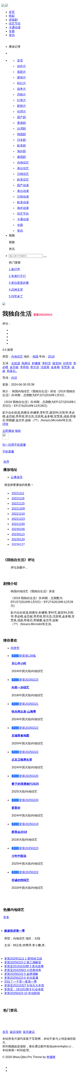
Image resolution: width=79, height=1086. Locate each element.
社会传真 (24, 989)
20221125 (18, 503)
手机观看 (14, 448)
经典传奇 (22, 970)
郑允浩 (34, 367)
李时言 (46, 363)
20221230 (18, 524)
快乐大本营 (24, 985)
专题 (12, 31)
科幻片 (21, 83)
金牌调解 (21, 973)
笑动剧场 (22, 993)
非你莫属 (21, 977)
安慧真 (65, 367)
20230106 (18, 529)
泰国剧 (21, 156)
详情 (5, 424)
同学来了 (16, 296)
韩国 (35, 356)
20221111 (18, 493)
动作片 (21, 66)
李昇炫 (24, 367)
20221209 (18, 508)
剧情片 (21, 105)
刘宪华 (67, 363)
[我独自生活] (3, 249)
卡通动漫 (15, 27)
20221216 (18, 513)
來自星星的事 (19, 282)
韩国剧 (21, 134)
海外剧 (21, 151)
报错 (18, 430)
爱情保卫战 (23, 958)
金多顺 (55, 367)
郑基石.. (12, 371)
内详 (14, 377)
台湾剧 (21, 128)
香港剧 (21, 122)
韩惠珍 (25, 363)
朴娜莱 (36, 363)
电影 (12, 15)
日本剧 (21, 139)
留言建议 (29, 1031)
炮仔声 (14, 269)
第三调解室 (22, 962)
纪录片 (21, 100)
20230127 (18, 544)
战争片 (21, 88)
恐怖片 (21, 94)
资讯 (12, 35)
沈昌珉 (45, 367)
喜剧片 (21, 71)
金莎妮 (14, 367)
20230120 (18, 539)
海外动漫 (23, 208)
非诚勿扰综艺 (20, 880)
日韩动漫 (23, 196)
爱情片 (21, 77)
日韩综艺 (23, 173)
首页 (12, 12)
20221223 (18, 518)
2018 (51, 356)
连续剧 (13, 19)
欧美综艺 (23, 179)
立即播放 (8, 430)
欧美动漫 (23, 202)
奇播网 (50, 1057)
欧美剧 (21, 145)
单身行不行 (17, 276)
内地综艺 (23, 162)
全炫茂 (15, 363)
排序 (6, 461)
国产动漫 (23, 185)
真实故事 (24, 966)
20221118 (18, 498)
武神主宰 (16, 289)
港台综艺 (23, 168)
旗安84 (57, 363)
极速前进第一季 (14, 930)
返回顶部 (15, 1031)
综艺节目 (15, 23)
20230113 (18, 534)
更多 (6, 917)
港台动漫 (23, 190)
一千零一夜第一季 (20, 981)
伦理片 (21, 111)
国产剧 (21, 117)
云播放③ (16, 477)
